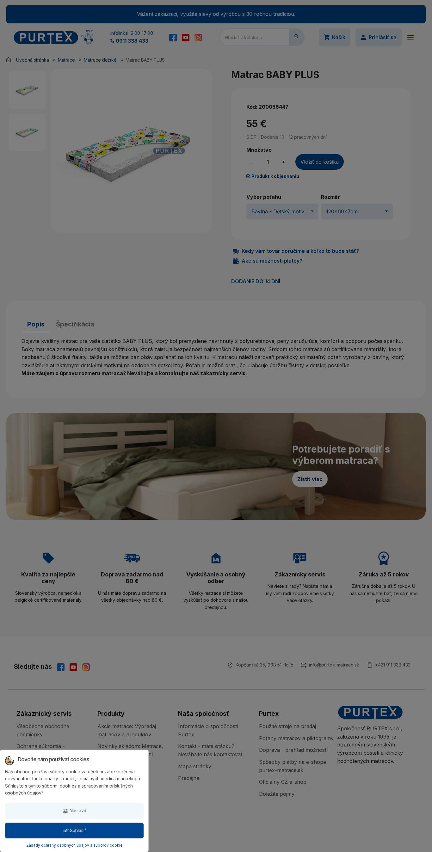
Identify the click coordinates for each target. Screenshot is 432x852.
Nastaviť (74, 811)
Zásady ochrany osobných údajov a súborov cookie (74, 845)
